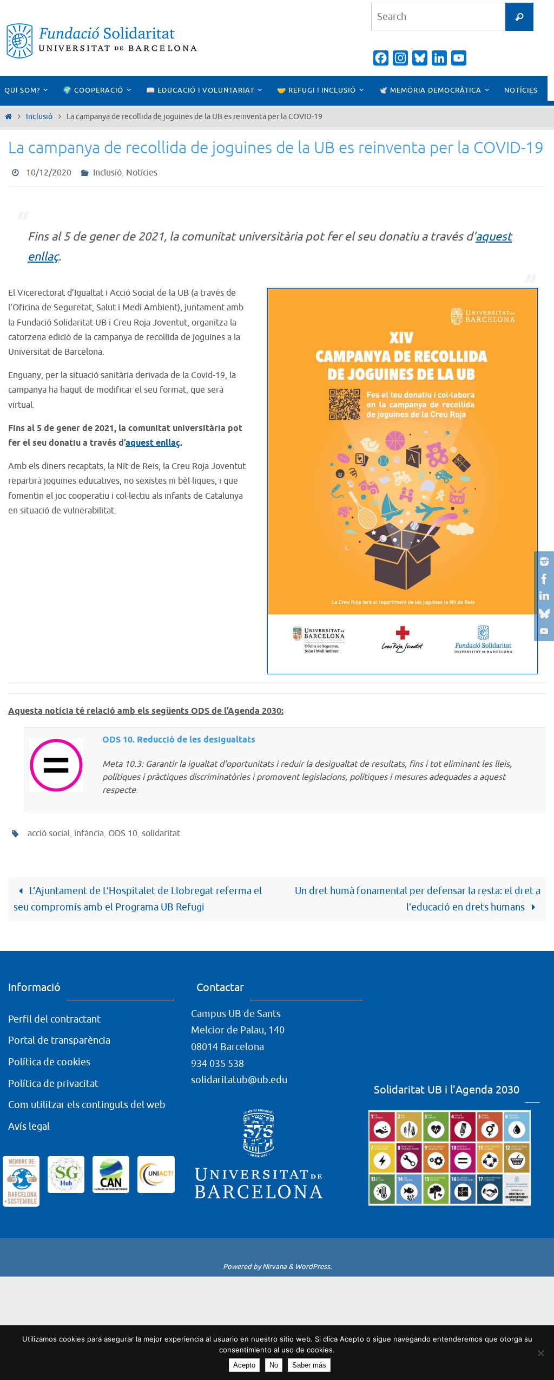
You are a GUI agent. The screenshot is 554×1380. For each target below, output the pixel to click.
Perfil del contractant (54, 1013)
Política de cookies (49, 1056)
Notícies (141, 171)
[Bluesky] (542, 613)
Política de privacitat (53, 1077)
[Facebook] (542, 579)
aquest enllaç (153, 440)
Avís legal (29, 1121)
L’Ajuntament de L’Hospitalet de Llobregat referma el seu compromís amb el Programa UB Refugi (138, 892)
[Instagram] (542, 561)
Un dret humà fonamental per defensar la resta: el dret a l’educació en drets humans (417, 892)
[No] (540, 1353)
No (273, 1365)
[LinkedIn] (542, 596)
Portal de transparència (59, 1034)
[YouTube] (542, 631)
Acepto (244, 1365)
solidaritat (161, 829)
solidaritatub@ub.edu (239, 1074)
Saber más (309, 1365)
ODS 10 (122, 829)
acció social (49, 829)
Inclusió (39, 116)
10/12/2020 (48, 171)
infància (89, 829)
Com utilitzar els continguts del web (87, 1099)
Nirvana (274, 1260)
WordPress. (313, 1260)
